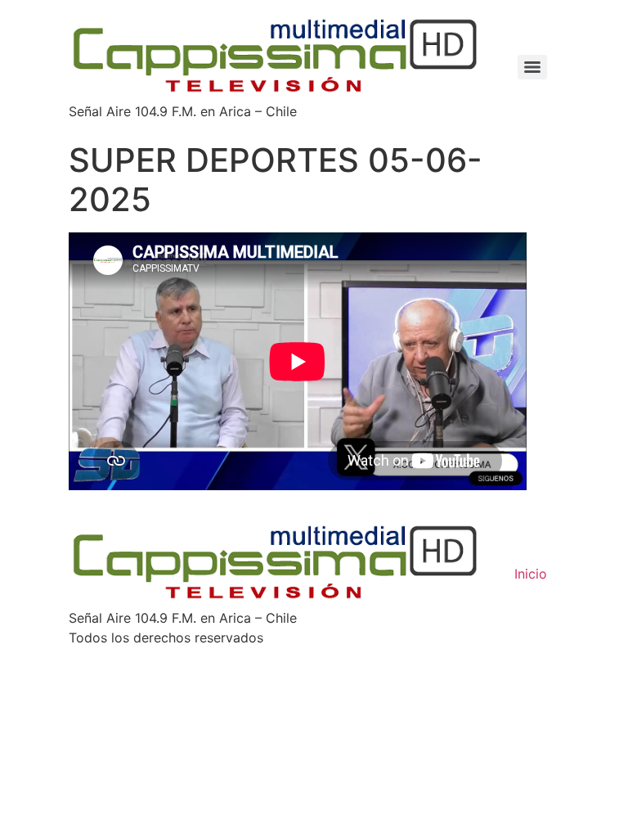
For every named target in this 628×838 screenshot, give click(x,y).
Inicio (530, 573)
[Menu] (532, 67)
